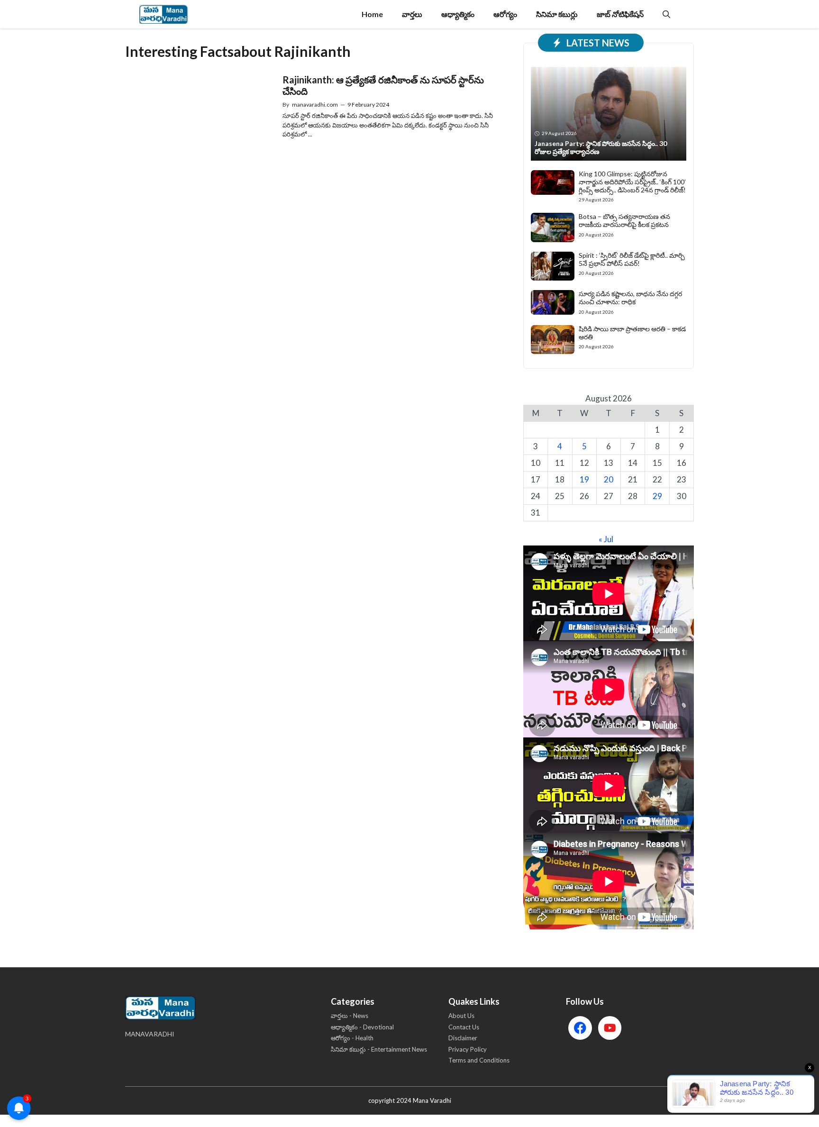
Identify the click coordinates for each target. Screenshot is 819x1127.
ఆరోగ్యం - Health (352, 1038)
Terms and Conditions (479, 1060)
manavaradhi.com (315, 104)
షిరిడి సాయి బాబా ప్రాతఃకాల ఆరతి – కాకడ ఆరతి (632, 333)
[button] (666, 14)
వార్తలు (412, 13)
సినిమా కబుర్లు (557, 13)
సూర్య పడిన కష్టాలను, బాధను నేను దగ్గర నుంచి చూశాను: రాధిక (630, 298)
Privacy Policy (467, 1049)
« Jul (606, 539)
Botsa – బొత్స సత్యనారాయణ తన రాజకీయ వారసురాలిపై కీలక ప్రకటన (624, 220)
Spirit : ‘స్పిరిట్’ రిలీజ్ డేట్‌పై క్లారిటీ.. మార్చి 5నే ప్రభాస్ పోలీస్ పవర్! (632, 259)
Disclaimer (462, 1038)
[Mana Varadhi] (163, 14)
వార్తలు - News (349, 1015)
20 (608, 479)
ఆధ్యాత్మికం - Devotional (362, 1027)
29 (657, 496)
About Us (461, 1015)
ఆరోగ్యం (505, 13)
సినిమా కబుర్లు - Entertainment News (379, 1049)
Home (372, 13)
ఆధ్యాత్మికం (457, 13)
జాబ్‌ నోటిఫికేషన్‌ (620, 13)
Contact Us (463, 1027)
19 (584, 479)
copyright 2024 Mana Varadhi (409, 1100)
